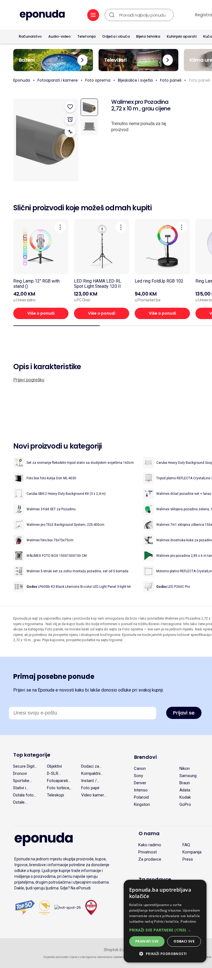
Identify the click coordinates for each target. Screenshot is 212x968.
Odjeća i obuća (116, 36)
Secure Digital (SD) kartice (25, 766)
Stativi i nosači (19, 787)
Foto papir (90, 787)
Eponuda (21, 80)
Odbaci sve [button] (184, 941)
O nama (149, 833)
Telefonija (86, 36)
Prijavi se (184, 712)
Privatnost (147, 852)
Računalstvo (30, 36)
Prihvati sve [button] (147, 941)
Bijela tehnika (148, 36)
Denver (140, 782)
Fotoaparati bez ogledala (58, 780)
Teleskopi (55, 795)
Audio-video (59, 36)
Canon (140, 768)
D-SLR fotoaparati (57, 773)
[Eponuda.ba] (42, 15)
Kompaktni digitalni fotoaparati (91, 773)
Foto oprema (97, 80)
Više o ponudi (41, 313)
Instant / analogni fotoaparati (91, 780)
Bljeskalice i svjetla (135, 80)
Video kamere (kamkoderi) (93, 795)
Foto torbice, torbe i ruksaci (60, 787)
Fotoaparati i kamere (58, 80)
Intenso (141, 790)
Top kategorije (31, 754)
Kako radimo (149, 844)
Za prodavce (149, 859)
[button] (165, 930)
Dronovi (20, 773)
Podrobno (188, 921)
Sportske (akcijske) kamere (21, 780)
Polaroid (141, 797)
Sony (138, 775)
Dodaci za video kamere (93, 766)
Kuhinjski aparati (182, 36)
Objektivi (54, 766)
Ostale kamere (19, 802)
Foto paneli (170, 80)
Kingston (142, 804)
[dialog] (165, 921)
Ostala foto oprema (23, 795)
